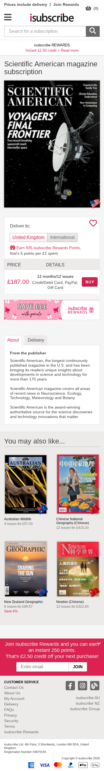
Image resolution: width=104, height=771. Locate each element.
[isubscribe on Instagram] (83, 685)
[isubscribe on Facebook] (71, 685)
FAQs (9, 709)
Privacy (10, 715)
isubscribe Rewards (21, 732)
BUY (89, 282)
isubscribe (88, 697)
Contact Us (14, 687)
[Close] (99, 644)
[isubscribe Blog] (94, 685)
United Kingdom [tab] (28, 237)
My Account (14, 698)
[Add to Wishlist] (93, 224)
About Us (12, 693)
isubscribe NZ (88, 703)
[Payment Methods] (63, 765)
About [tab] (13, 340)
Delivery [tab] (36, 340)
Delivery (11, 704)
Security (11, 721)
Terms (9, 726)
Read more (69, 50)
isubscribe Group (85, 709)
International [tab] (62, 237)
